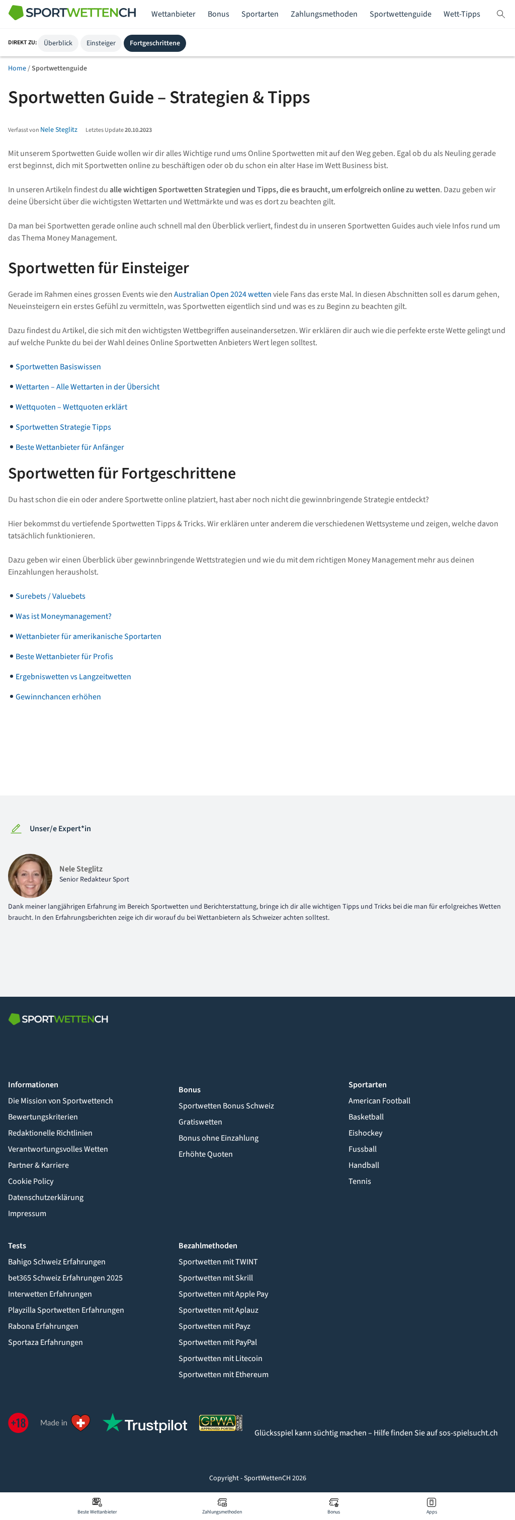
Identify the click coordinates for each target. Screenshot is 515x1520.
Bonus (333, 1511)
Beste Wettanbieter (97, 1511)
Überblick (58, 43)
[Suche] (501, 14)
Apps (431, 1511)
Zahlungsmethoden (222, 1511)
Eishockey (365, 1133)
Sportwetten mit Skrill (216, 1278)
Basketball (366, 1117)
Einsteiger (101, 43)
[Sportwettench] (72, 14)
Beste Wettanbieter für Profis (64, 656)
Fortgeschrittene (155, 43)
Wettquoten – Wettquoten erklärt (71, 407)
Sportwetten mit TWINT (218, 1261)
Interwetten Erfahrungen (50, 1294)
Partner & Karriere (38, 1165)
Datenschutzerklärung (45, 1197)
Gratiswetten (200, 1122)
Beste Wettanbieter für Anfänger (70, 447)
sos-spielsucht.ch (468, 1432)
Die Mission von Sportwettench (60, 1100)
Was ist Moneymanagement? (64, 616)
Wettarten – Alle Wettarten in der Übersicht (87, 386)
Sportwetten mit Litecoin (221, 1358)
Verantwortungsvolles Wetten (58, 1149)
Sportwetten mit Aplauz (219, 1310)
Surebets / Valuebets (50, 596)
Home (17, 68)
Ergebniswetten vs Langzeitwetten (73, 676)
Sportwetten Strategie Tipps (63, 427)
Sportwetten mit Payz (214, 1326)
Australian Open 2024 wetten (223, 294)
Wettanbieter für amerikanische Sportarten (88, 636)
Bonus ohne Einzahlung (219, 1138)
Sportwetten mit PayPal (218, 1342)
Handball (364, 1165)
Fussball (363, 1149)
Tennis (360, 1181)
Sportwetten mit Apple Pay (223, 1294)
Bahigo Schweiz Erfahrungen (57, 1261)
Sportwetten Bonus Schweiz (226, 1105)
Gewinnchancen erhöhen (58, 696)
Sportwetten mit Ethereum (224, 1374)
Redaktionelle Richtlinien (50, 1133)
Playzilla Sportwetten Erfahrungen (66, 1310)
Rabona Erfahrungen (43, 1326)
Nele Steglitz (58, 130)
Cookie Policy (30, 1181)
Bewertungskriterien (43, 1117)
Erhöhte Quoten (206, 1154)
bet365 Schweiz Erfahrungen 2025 (65, 1278)
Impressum (27, 1213)
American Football (379, 1100)
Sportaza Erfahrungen (45, 1342)
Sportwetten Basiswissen (58, 366)
